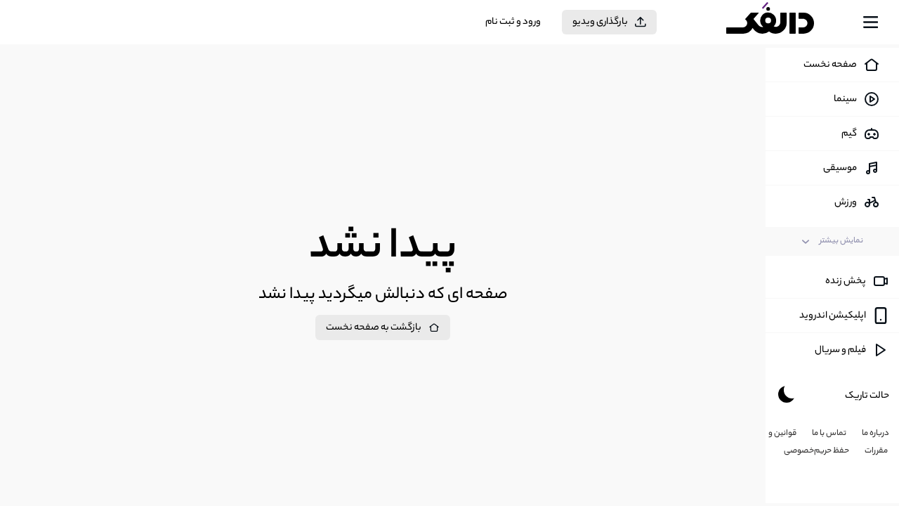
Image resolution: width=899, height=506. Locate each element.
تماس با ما (829, 434)
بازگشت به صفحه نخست (373, 328)
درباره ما (875, 434)
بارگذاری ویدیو (600, 22)
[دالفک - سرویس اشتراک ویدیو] (782, 22)
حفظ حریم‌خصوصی (816, 451)
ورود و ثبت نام (513, 22)
